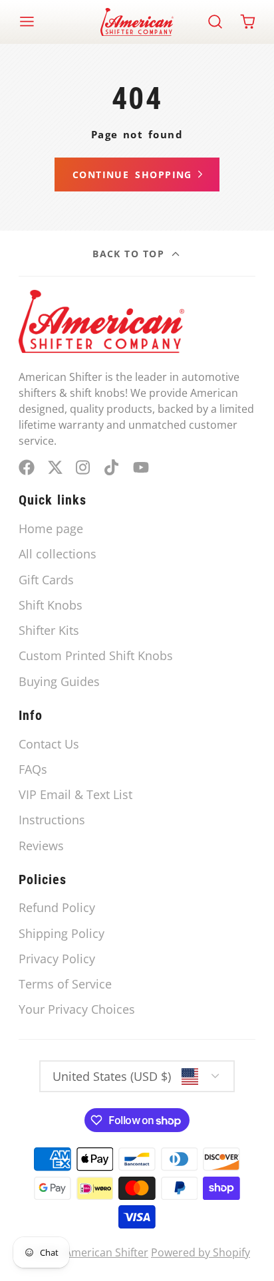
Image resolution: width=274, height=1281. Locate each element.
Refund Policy (57, 907)
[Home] (137, 22)
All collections (57, 554)
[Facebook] (27, 467)
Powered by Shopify (200, 1252)
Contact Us (49, 744)
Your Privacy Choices (77, 1009)
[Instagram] (84, 467)
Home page (51, 528)
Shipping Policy (61, 933)
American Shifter (106, 1252)
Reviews (41, 846)
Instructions (52, 820)
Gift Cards (46, 580)
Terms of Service (65, 984)
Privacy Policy (57, 959)
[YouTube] (141, 467)
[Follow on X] (55, 467)
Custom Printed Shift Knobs (96, 655)
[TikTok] (112, 467)
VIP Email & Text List (75, 794)
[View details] (102, 321)
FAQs (33, 769)
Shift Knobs (50, 605)
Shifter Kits (49, 630)
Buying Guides (59, 681)
